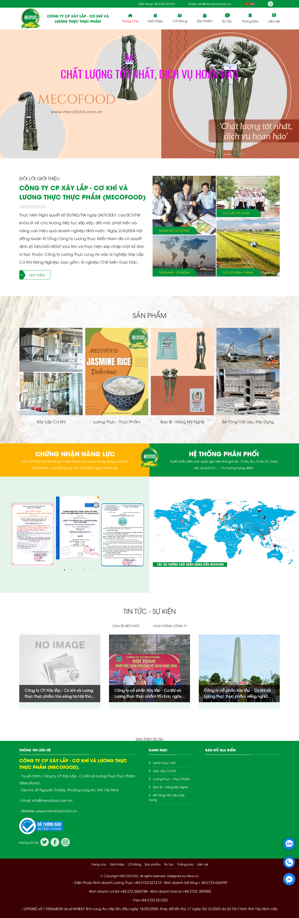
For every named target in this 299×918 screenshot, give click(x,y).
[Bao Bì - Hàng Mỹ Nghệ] (182, 330)
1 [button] (64, 570)
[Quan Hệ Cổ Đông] (184, 205)
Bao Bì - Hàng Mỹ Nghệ (170, 787)
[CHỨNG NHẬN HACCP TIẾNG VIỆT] (77, 528)
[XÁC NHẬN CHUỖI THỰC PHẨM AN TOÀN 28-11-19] (122, 535)
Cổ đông (180, 20)
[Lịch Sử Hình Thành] (248, 247)
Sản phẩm (205, 20)
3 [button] (77, 570)
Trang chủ (130, 20)
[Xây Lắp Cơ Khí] (51, 330)
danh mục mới (164, 763)
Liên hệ (274, 21)
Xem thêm (37, 275)
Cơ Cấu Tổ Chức (236, 213)
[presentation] (9, 94)
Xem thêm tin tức (150, 738)
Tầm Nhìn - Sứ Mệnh (174, 272)
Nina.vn (193, 876)
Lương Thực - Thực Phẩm (171, 779)
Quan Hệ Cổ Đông (174, 230)
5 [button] (90, 570)
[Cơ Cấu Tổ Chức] (248, 196)
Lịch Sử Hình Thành (238, 272)
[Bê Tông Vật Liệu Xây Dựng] (248, 330)
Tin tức (227, 21)
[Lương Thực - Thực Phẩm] (116, 330)
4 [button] (84, 570)
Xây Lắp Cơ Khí (164, 771)
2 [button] (71, 570)
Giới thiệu (117, 864)
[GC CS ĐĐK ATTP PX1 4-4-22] (32, 535)
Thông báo (250, 21)
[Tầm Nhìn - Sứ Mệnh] (184, 256)
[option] (77, 531)
